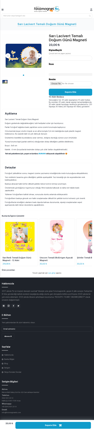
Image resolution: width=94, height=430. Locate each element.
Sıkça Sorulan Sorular (12, 372)
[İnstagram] (4, 306)
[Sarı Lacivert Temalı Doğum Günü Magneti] (23, 55)
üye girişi (52, 273)
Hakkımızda (8, 355)
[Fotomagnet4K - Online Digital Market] (47, 9)
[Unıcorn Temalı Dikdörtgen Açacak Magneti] (57, 237)
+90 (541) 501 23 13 (9, 406)
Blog (6, 363)
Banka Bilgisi (9, 359)
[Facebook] (13, 306)
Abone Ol (8, 336)
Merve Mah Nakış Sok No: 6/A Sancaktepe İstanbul (20, 392)
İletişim (7, 368)
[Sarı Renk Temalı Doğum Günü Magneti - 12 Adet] (20, 237)
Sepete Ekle (70, 92)
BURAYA (42, 153)
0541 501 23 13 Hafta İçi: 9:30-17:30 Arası (11, 399)
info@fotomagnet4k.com (11, 412)
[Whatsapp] (8, 306)
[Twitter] (18, 306)
